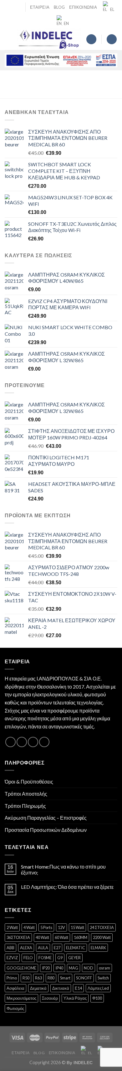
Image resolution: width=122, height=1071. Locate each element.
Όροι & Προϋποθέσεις (29, 781)
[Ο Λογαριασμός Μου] (91, 39)
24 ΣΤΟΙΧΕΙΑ (102, 927)
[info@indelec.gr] (8, 7)
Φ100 (97, 998)
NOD (88, 967)
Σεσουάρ (50, 998)
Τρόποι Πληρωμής (25, 806)
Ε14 (78, 988)
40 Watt (42, 937)
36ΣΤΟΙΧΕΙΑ (18, 937)
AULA (43, 947)
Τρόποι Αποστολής (26, 794)
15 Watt (77, 927)
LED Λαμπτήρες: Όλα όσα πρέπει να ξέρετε (67, 887)
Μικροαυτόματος (21, 998)
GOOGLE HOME (21, 967)
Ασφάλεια (15, 988)
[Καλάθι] (112, 39)
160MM (80, 937)
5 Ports (46, 927)
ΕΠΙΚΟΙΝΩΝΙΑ (83, 7)
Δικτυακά (60, 988)
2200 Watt (102, 937)
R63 (38, 977)
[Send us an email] (33, 742)
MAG (73, 967)
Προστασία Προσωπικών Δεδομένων (46, 830)
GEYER (74, 957)
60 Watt (61, 937)
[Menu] (8, 39)
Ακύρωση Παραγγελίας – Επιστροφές (46, 818)
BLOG (59, 7)
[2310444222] (18, 7)
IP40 (59, 967)
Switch (103, 977)
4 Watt (29, 927)
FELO (28, 957)
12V (61, 927)
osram (104, 967)
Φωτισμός (15, 1008)
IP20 (46, 967)
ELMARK (98, 947)
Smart (65, 977)
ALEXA (26, 947)
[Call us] (44, 742)
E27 (57, 947)
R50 (26, 977)
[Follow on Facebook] (10, 742)
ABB (10, 947)
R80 (51, 977)
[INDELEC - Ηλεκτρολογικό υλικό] (49, 39)
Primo (12, 977)
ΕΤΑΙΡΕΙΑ (39, 7)
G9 (60, 957)
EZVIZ (12, 957)
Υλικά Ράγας (75, 998)
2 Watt (12, 927)
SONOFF (84, 977)
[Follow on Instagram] (22, 742)
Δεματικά (38, 988)
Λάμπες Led (98, 988)
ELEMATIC (75, 947)
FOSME (45, 957)
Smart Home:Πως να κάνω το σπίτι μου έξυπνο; (63, 869)
